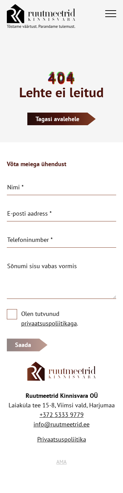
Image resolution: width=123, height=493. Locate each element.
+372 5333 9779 (62, 415)
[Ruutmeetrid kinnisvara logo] (41, 13)
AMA (61, 462)
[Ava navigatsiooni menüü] (110, 13)
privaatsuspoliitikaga (49, 323)
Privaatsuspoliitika (61, 439)
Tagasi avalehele (57, 119)
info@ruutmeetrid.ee (61, 424)
